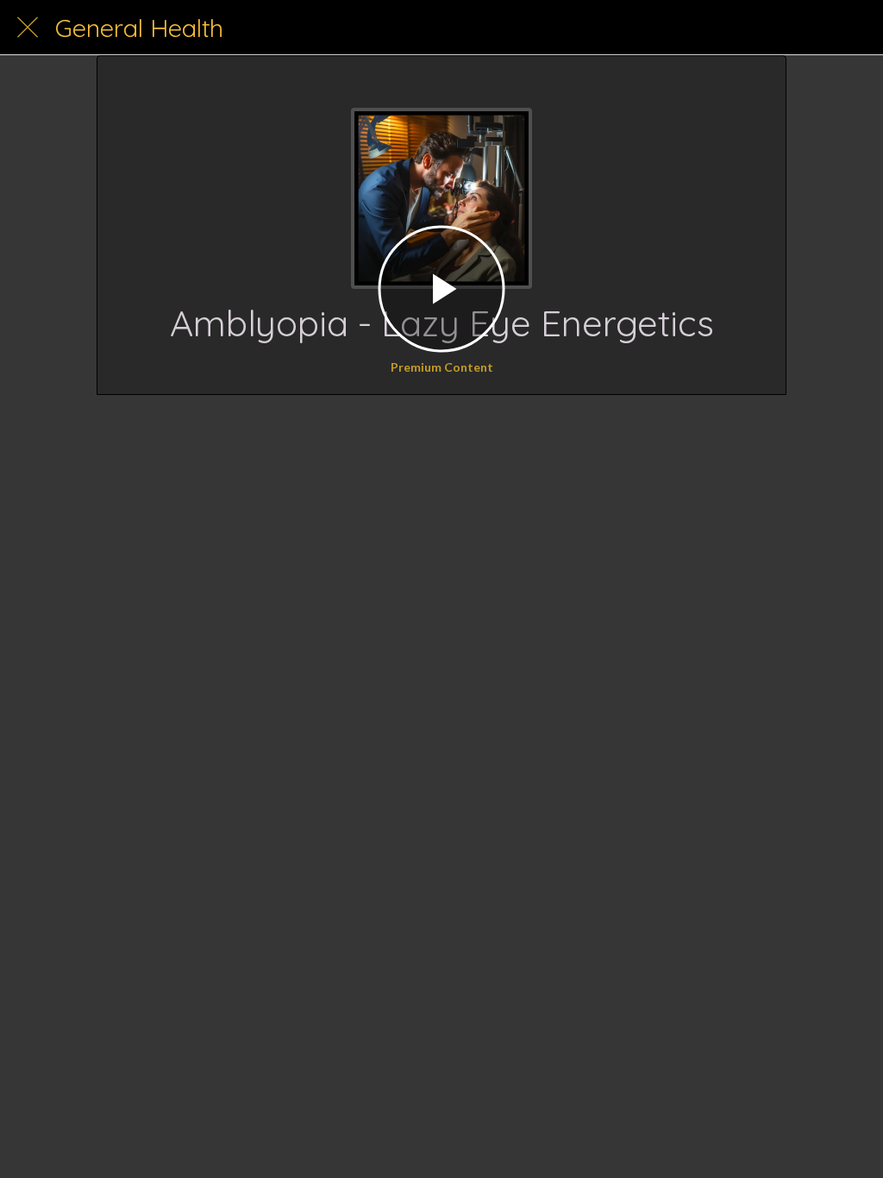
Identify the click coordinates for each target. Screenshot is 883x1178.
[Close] (27, 27)
